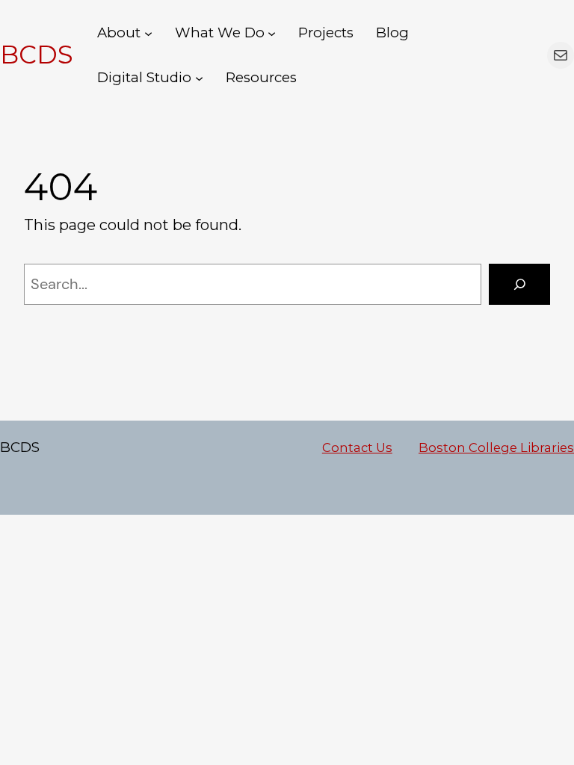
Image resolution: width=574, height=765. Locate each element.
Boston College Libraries (496, 447)
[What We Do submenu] (272, 32)
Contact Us (357, 447)
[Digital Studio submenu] (199, 77)
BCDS (36, 54)
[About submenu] (148, 32)
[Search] (519, 285)
